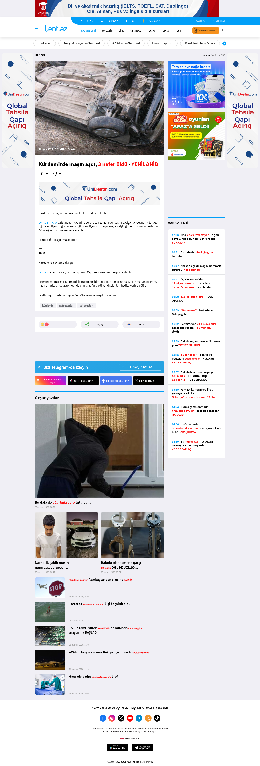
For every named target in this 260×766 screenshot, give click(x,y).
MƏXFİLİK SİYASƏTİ (157, 708)
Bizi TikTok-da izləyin (83, 380)
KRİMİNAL (135, 30)
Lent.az (43, 222)
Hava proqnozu (162, 43)
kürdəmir (47, 305)
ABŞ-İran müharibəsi (126, 43)
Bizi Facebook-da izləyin (117, 380)
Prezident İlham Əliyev (200, 43)
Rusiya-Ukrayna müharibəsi (81, 43)
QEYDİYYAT (219, 21)
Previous (35, 43)
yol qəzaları (86, 305)
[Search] (223, 29)
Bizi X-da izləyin (146, 380)
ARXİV (125, 708)
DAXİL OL (200, 21)
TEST (178, 30)
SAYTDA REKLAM (101, 708)
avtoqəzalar (66, 305)
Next (224, 43)
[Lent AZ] (56, 28)
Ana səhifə (208, 55)
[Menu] (37, 29)
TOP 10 (165, 30)
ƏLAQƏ (116, 708)
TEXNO (151, 30)
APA (54, 222)
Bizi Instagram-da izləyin (52, 380)
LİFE (121, 30)
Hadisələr (44, 43)
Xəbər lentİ (88, 30)
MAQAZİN (107, 30)
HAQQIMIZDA (137, 708)
